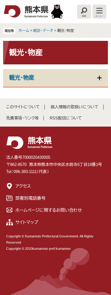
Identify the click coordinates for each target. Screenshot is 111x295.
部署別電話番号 (30, 198)
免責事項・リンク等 (22, 118)
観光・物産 (21, 78)
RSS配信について (66, 118)
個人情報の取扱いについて (75, 107)
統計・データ (43, 30)
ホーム (23, 30)
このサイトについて (23, 107)
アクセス (23, 186)
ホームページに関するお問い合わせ (48, 210)
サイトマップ (26, 222)
